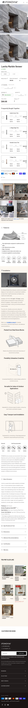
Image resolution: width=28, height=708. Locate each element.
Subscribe (21, 653)
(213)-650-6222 (6, 646)
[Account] (23, 2)
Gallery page (16, 218)
